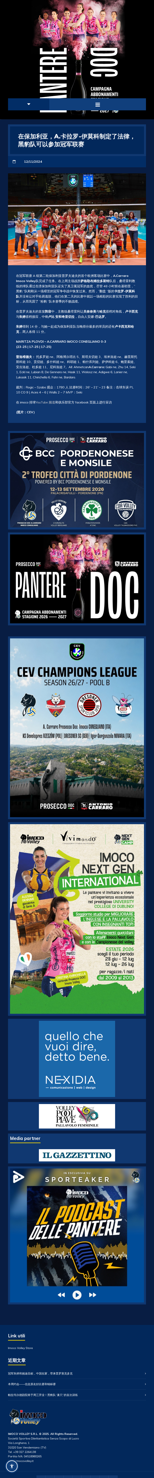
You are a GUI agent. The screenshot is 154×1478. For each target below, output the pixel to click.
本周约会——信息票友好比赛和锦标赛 (32, 1384)
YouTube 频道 (45, 402)
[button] (12, 1466)
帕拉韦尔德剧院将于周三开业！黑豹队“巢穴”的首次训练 (43, 1395)
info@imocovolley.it (20, 1461)
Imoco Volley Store (20, 1348)
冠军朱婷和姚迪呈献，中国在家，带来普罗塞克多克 (40, 1373)
